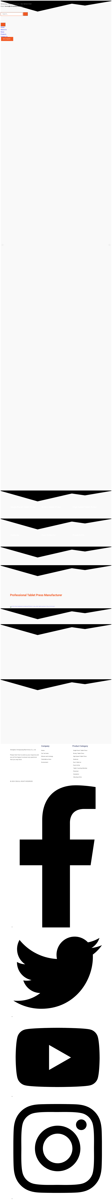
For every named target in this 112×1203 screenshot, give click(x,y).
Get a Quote (6, 39)
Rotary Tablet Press (78, 753)
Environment (44, 762)
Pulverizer (76, 771)
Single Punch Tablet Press (80, 750)
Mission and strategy (47, 756)
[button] (2, 245)
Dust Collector (77, 762)
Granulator (76, 774)
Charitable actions (46, 759)
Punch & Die (76, 765)
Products (3, 34)
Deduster (75, 759)
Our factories (45, 753)
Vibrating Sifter (77, 777)
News (2, 32)
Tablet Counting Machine (80, 768)
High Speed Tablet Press (80, 756)
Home (2, 27)
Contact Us (4, 36)
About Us (4, 30)
